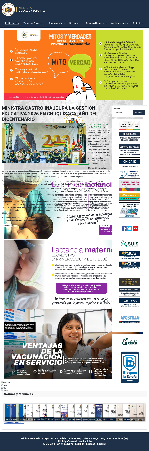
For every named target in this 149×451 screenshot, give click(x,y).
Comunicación (55, 23)
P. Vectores (57, 419)
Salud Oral (78, 419)
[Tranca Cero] (129, 341)
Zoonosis (22, 419)
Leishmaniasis (30, 419)
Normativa (74, 23)
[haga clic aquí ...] (129, 163)
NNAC (105, 419)
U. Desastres (51, 419)
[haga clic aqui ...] (129, 174)
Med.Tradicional (38, 419)
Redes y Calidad (87, 419)
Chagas (15, 419)
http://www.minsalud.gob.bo (77, 441)
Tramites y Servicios (33, 23)
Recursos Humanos (95, 23)
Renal (111, 419)
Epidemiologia (72, 419)
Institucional (11, 23)
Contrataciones (118, 23)
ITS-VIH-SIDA (9, 419)
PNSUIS (99, 419)
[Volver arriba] (145, 446)
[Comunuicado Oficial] (129, 125)
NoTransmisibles (142, 419)
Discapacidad (93, 419)
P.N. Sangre (127, 419)
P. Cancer (133, 419)
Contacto (136, 23)
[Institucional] (18, 23)
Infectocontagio (66, 419)
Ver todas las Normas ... (14, 423)
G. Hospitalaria (121, 419)
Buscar (117, 109)
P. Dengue (43, 419)
